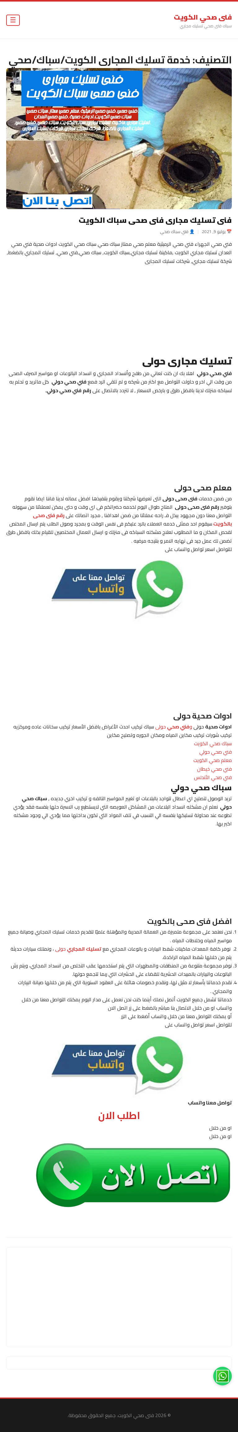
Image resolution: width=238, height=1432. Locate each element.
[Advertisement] (119, 308)
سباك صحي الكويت (213, 743)
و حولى (173, 726)
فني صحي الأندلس (213, 777)
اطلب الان (119, 1115)
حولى (78, 948)
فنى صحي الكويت (203, 17)
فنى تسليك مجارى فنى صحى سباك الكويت (155, 220)
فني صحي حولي (215, 751)
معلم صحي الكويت (212, 760)
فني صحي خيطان (214, 768)
